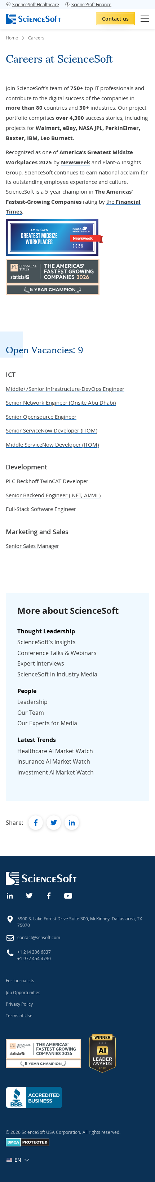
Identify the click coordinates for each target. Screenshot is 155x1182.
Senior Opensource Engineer (41, 416)
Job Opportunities (23, 992)
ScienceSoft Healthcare (35, 4)
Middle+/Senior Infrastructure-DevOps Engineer (65, 388)
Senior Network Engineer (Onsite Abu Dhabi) (61, 402)
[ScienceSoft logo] (33, 19)
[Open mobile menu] (145, 19)
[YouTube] (68, 895)
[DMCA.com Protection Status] (27, 1145)
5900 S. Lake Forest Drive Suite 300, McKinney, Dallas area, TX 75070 (79, 922)
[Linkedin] (10, 895)
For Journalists (20, 980)
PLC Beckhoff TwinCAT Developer (47, 481)
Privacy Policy (19, 1004)
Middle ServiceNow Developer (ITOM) (52, 444)
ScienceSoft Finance (91, 4)
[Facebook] (49, 895)
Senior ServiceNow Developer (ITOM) (51, 430)
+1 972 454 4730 (34, 958)
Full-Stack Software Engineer (41, 508)
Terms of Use (19, 1015)
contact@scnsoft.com (38, 937)
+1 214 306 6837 (34, 952)
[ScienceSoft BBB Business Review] (34, 1097)
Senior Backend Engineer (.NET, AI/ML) (53, 495)
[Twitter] (29, 895)
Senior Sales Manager (32, 545)
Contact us (115, 18)
